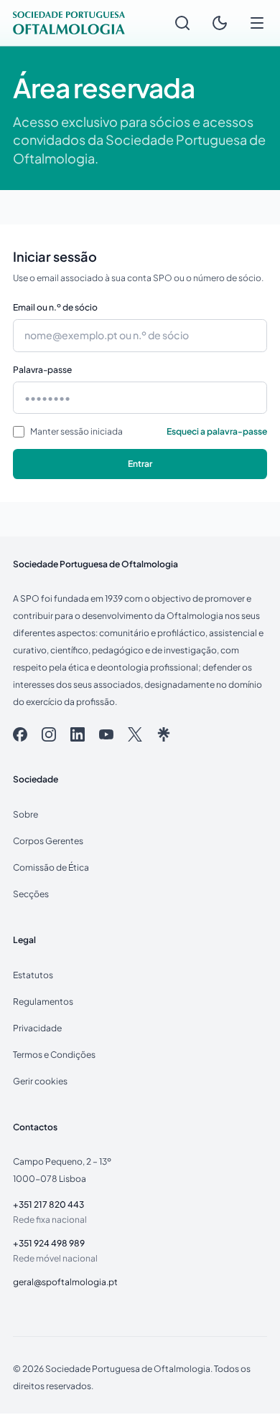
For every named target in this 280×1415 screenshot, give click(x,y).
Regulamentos (43, 1001)
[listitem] (20, 734)
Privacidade (37, 1027)
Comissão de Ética (51, 867)
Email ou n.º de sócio (55, 307)
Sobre (25, 814)
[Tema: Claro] (219, 23)
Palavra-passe (42, 369)
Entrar (140, 463)
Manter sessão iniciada (76, 431)
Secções (31, 893)
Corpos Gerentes (48, 840)
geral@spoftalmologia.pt (65, 1281)
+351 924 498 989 (49, 1243)
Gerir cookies (40, 1081)
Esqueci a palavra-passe (217, 431)
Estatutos (33, 974)
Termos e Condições (54, 1054)
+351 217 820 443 (48, 1204)
